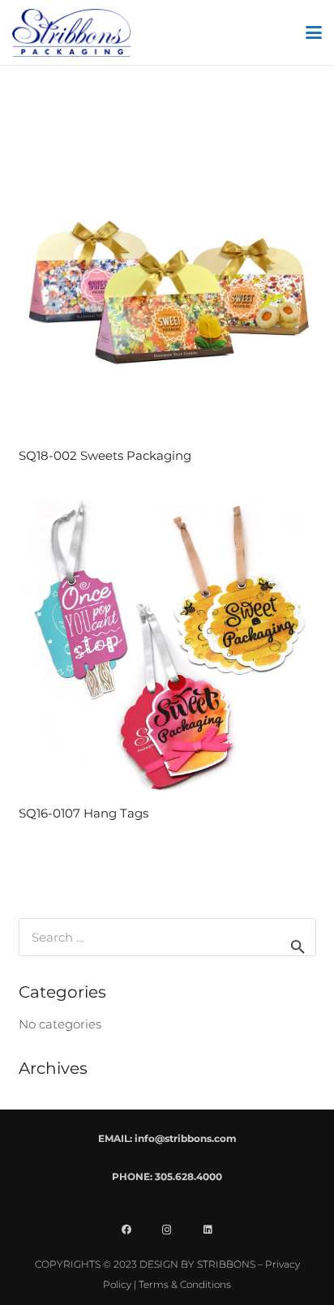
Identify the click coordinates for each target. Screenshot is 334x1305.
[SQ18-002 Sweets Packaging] (167, 292)
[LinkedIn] (207, 1229)
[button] (314, 32)
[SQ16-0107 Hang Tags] (167, 649)
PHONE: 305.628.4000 (167, 1176)
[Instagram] (167, 1229)
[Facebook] (126, 1229)
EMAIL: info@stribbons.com (167, 1138)
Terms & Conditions (185, 1284)
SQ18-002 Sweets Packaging (105, 455)
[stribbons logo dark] (71, 32)
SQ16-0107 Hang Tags (83, 813)
